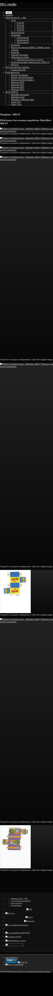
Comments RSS (31, 971)
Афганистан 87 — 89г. (16, 17)
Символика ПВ (18, 70)
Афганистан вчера (19, 55)
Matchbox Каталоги (20, 95)
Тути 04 (20, 30)
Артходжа (16, 35)
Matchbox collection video (22, 99)
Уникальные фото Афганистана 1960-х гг (30, 62)
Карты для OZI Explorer (22, 77)
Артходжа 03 (23, 40)
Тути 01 (20, 23)
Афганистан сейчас (20, 57)
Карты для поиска (19, 75)
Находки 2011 (17, 85)
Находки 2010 (17, 82)
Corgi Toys (16, 102)
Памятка (15, 52)
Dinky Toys (16, 104)
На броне (15, 45)
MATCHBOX (12, 92)
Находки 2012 (17, 87)
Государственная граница (17, 67)
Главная (9, 15)
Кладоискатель (12, 72)
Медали (14, 65)
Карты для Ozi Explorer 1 (22, 80)
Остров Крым (16, 905)
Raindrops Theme (43, 971)
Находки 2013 (17, 89)
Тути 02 (20, 25)
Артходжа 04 (23, 42)
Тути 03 (20, 27)
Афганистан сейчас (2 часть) (30, 60)
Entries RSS (17, 971)
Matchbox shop (18, 97)
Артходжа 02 (23, 37)
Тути (13, 20)
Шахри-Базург (18, 32)
